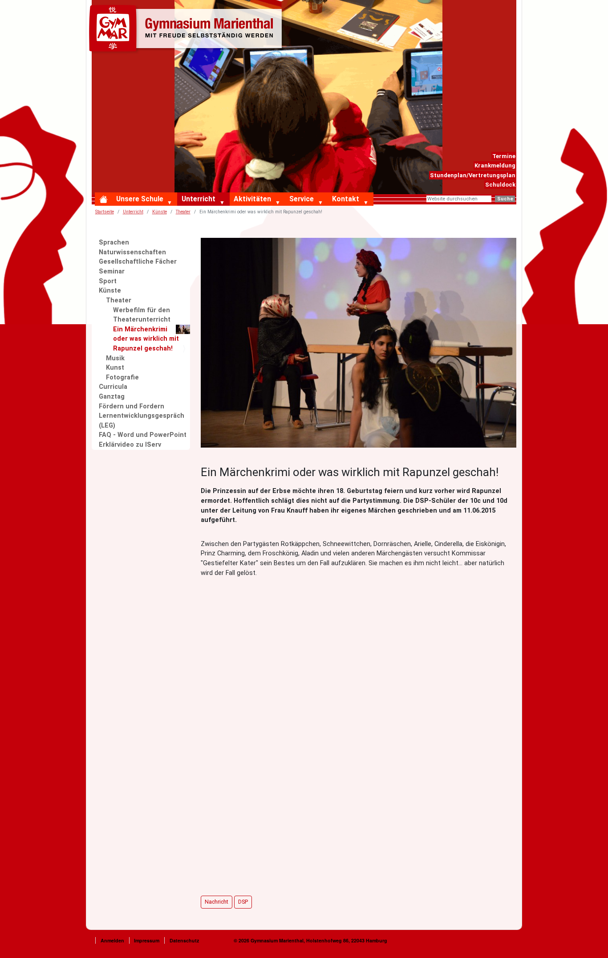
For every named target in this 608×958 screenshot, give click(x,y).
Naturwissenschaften (132, 252)
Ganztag (112, 396)
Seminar (112, 271)
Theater (183, 211)
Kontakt (345, 199)
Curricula (113, 387)
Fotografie (122, 377)
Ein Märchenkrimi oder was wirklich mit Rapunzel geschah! (146, 339)
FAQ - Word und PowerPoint (142, 435)
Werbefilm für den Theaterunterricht (141, 315)
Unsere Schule (139, 199)
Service (301, 199)
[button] (172, 203)
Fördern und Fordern (131, 406)
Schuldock (500, 184)
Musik (115, 358)
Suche (505, 199)
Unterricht (198, 199)
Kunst (115, 367)
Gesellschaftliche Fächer (138, 261)
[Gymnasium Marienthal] (187, 29)
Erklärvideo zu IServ (130, 444)
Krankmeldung (494, 165)
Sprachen (114, 242)
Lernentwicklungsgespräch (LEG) (141, 420)
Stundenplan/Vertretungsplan (472, 175)
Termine (503, 156)
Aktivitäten (252, 199)
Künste (159, 211)
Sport (108, 281)
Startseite (104, 211)
